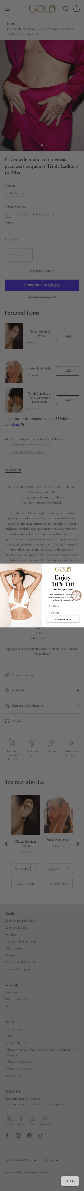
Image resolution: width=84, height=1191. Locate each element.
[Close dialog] (81, 565)
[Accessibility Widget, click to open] (76, 595)
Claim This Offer (63, 619)
